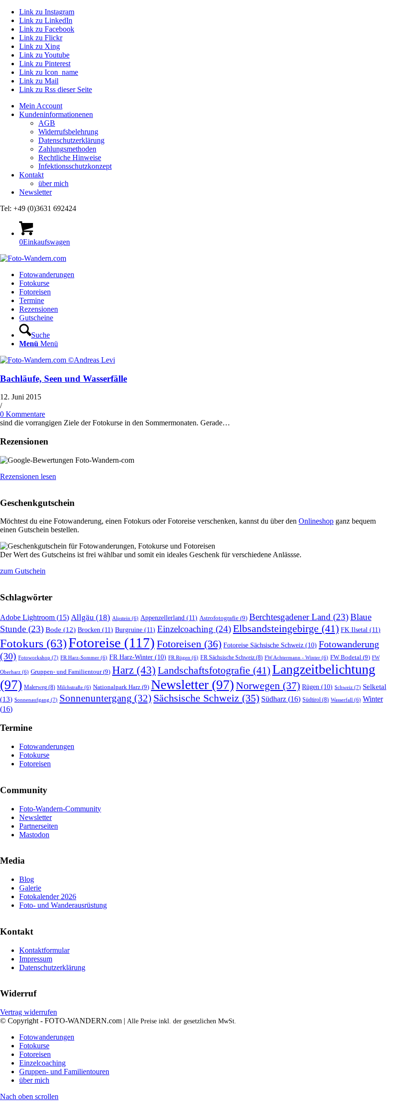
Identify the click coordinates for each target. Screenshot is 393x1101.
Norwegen (268, 685)
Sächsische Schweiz (206, 698)
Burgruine (135, 629)
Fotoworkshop (38, 657)
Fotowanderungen (46, 746)
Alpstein (125, 618)
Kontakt (31, 175)
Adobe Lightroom (34, 617)
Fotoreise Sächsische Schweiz (270, 645)
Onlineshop (316, 521)
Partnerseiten (38, 826)
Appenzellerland (168, 617)
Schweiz (348, 687)
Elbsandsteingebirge (286, 628)
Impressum (35, 959)
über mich (53, 183)
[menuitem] (206, 106)
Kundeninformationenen (56, 114)
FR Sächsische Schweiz (231, 657)
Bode (61, 629)
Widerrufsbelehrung (68, 132)
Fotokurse (34, 755)
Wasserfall (346, 700)
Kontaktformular (44, 950)
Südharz (281, 698)
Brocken (95, 629)
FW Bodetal (350, 657)
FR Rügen (183, 657)
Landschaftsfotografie (214, 670)
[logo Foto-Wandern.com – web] (33, 258)
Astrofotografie (223, 617)
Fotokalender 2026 (47, 896)
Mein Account (40, 106)
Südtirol (315, 699)
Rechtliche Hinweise (69, 157)
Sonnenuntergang (105, 698)
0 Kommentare (22, 414)
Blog (26, 879)
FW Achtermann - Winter (296, 657)
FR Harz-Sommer (83, 657)
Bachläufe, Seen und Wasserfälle (63, 379)
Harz (134, 670)
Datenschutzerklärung (71, 140)
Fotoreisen (189, 644)
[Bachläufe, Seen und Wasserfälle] (57, 360)
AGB (46, 123)
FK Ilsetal (361, 629)
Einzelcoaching (194, 629)
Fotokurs (33, 643)
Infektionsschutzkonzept (75, 166)
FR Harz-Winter (137, 657)
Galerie (30, 888)
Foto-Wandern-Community (60, 809)
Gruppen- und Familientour (70, 671)
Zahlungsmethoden (67, 149)
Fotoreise (112, 642)
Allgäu (90, 617)
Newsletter (35, 192)
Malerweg (39, 687)
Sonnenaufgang (36, 700)
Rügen (317, 687)
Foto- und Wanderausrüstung (63, 905)
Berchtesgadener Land (298, 617)
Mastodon (34, 835)
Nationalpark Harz (121, 687)
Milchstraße (74, 687)
